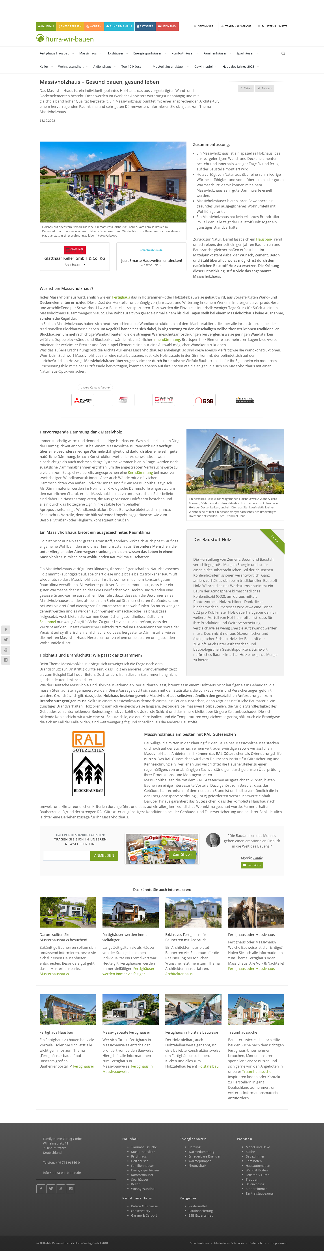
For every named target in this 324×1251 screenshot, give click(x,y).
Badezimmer (255, 1156)
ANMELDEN (104, 855)
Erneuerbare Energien (204, 1156)
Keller (44, 66)
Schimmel (48, 621)
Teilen (247, 88)
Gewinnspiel (206, 26)
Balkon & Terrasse (144, 1206)
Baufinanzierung (200, 1211)
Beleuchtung (255, 1184)
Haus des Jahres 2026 (238, 66)
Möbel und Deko (258, 1147)
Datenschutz (258, 1243)
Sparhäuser (245, 53)
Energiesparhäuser (147, 53)
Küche (250, 1152)
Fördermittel (197, 1206)
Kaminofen (254, 1161)
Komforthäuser (182, 53)
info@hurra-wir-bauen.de (62, 1173)
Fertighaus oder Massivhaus (251, 968)
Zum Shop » (182, 854)
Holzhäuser (115, 53)
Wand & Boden (257, 1170)
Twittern (266, 88)
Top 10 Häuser (132, 66)
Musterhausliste (143, 1152)
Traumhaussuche (256, 1071)
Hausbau (263, 239)
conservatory (140, 1211)
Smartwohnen (199, 1243)
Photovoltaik (197, 1165)
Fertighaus (121, 297)
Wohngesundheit (71, 66)
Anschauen (73, 265)
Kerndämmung (140, 472)
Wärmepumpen (200, 1161)
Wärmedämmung (201, 1152)
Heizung (194, 1147)
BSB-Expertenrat (200, 1215)
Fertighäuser (83, 1066)
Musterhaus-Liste (274, 26)
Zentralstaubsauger (260, 1193)
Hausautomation (258, 1165)
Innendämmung (166, 339)
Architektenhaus (179, 973)
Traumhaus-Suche (238, 26)
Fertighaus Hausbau (54, 53)
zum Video (254, 865)
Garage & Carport (144, 1215)
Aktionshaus (102, 66)
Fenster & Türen (258, 1175)
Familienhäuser (215, 53)
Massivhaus (88, 53)
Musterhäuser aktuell (168, 66)
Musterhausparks (54, 973)
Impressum (279, 1243)
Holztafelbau (208, 1066)
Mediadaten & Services (229, 1243)
